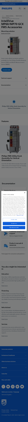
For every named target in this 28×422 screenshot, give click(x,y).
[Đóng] (24, 192)
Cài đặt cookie (14, 219)
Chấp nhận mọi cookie (14, 227)
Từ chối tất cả (14, 223)
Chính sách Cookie (19, 215)
